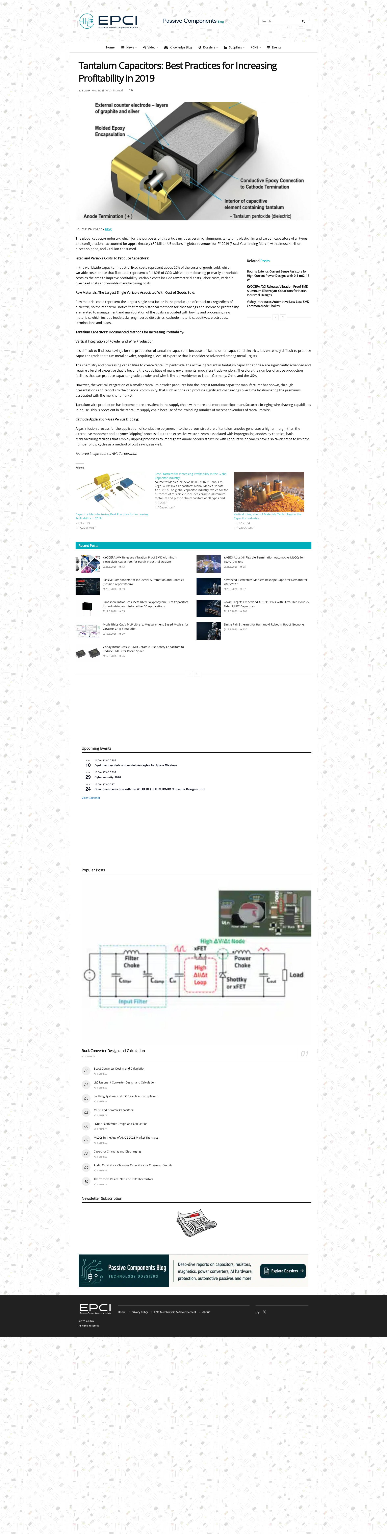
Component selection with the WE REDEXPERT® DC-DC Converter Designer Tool (150, 789)
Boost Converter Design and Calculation (119, 1068)
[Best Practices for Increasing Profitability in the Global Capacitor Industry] (194, 490)
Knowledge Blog (181, 47)
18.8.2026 (111, 633)
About (206, 1312)
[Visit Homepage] (193, 21)
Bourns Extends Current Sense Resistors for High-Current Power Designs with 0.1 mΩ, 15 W (278, 275)
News (130, 47)
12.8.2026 (111, 656)
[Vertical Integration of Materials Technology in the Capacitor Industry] (271, 492)
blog (108, 229)
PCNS (254, 47)
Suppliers (235, 47)
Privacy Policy (140, 1312)
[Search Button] (304, 21)
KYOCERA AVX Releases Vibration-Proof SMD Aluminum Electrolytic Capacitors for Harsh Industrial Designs (277, 290)
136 (244, 629)
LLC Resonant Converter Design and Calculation (124, 1082)
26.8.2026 (111, 566)
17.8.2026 (231, 629)
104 (244, 611)
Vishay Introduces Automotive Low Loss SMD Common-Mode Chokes (278, 304)
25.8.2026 (231, 566)
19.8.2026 (111, 611)
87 (244, 589)
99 (123, 589)
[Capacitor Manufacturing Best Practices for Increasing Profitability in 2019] (113, 492)
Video (151, 47)
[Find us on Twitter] (264, 1312)
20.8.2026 (111, 589)
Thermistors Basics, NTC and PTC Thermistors (123, 1179)
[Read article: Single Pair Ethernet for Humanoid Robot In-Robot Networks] (209, 631)
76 (123, 656)
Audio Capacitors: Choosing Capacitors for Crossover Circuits (133, 1165)
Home (110, 47)
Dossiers (209, 47)
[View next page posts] (283, 317)
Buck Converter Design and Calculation (113, 1050)
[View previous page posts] (276, 317)
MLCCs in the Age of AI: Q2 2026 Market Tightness (126, 1137)
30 (123, 633)
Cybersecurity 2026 (108, 777)
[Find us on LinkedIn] (257, 1312)
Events (276, 47)
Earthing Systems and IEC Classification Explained (126, 1096)
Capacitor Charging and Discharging (117, 1151)
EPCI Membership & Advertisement (175, 1312)
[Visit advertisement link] (193, 1270)
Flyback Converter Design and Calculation (121, 1124)
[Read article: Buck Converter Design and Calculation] (196, 962)
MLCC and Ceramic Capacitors (113, 1110)
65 (123, 611)
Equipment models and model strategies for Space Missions (136, 765)
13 (123, 566)
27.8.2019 (84, 90)
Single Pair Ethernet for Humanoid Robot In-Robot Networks (264, 624)
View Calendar (91, 798)
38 (244, 566)
